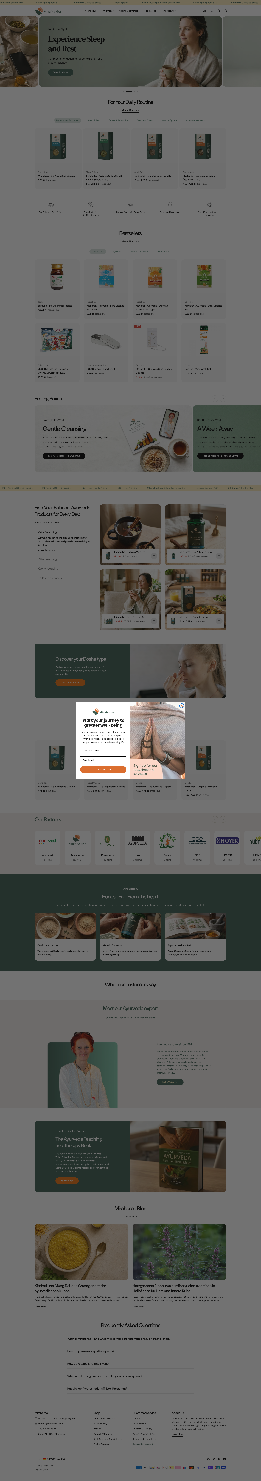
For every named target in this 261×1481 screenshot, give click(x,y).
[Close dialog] (181, 705)
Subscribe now (103, 769)
